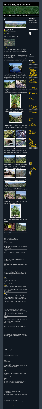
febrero (31, 173)
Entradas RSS (19, 15)
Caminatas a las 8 (31, 142)
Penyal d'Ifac (30, 80)
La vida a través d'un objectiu (32, 144)
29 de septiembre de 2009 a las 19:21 (8, 275)
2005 (30, 175)
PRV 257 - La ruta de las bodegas (33, 116)
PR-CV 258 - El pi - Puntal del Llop (33, 117)
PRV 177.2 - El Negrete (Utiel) (32, 107)
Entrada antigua (25, 406)
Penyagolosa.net (31, 143)
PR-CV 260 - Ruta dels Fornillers (33, 118)
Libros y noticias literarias (32, 145)
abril (30, 171)
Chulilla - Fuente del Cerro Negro (33, 72)
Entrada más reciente (6, 406)
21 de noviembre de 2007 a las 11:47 (8, 242)
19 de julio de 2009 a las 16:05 (7, 267)
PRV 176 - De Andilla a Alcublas (33, 106)
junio (30, 165)
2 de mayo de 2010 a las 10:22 (7, 305)
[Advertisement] (33, 40)
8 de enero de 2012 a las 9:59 (7, 376)
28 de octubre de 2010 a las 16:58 (8, 338)
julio (30, 164)
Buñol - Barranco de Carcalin (32, 70)
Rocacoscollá (30, 137)
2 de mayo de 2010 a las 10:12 (7, 291)
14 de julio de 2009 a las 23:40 (7, 260)
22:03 (10, 232)
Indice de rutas (9, 15)
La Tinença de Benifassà (32, 168)
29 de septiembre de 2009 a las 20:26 (8, 283)
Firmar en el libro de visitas (32, 62)
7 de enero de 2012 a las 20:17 (7, 368)
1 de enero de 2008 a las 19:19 (7, 248)
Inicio (35, 3)
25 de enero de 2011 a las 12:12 (7, 356)
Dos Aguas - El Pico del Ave (32, 73)
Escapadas (13, 15)
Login (37, 3)
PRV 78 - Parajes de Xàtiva (32, 87)
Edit (28, 15)
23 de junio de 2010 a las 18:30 (7, 315)
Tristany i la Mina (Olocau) (32, 133)
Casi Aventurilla (31, 141)
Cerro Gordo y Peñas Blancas (32, 71)
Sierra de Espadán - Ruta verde (12, 19)
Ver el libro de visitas (31, 61)
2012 (30, 156)
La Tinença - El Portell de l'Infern (33, 75)
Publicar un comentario (15, 405)
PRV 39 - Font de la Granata (32, 81)
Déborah (5, 285)
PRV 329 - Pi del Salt (31, 129)
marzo (31, 172)
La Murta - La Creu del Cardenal (33, 74)
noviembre (31, 161)
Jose (4, 262)
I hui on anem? (31, 140)
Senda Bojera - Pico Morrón (32, 130)
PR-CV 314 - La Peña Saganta (32, 124)
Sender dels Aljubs (31, 131)
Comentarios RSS (24, 15)
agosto (31, 163)
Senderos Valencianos (31, 139)
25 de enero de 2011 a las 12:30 (7, 361)
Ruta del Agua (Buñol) (31, 79)
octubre (31, 162)
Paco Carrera (30, 153)
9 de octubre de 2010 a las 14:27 (7, 322)
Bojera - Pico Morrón (31, 69)
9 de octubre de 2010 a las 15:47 (7, 330)
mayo (30, 170)
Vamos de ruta (31, 136)
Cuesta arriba (30, 138)
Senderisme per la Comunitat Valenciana (17, 4)
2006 (30, 174)
